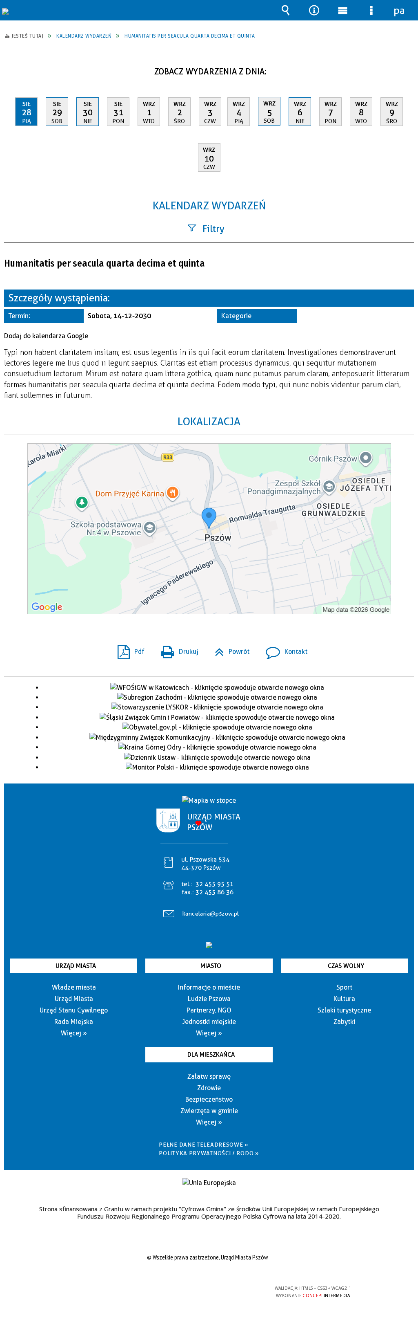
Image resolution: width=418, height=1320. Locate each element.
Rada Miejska (73, 1022)
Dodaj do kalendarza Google (46, 336)
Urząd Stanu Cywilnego (74, 1010)
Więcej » (74, 1033)
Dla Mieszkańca (211, 1054)
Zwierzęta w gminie (209, 1111)
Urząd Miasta (76, 966)
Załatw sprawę (209, 1076)
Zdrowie (209, 1088)
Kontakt (283, 649)
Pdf (128, 649)
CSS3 (206, 1291)
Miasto (210, 966)
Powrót (228, 649)
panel (400, 10)
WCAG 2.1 (232, 1291)
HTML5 (194, 1291)
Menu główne (342, 10)
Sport (344, 987)
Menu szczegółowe (371, 10)
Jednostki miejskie (209, 1022)
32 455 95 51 (214, 884)
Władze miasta (74, 987)
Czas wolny (346, 966)
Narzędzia (314, 10)
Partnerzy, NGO (209, 1010)
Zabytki (344, 1022)
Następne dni (407, 68)
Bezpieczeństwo (209, 1099)
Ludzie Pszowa (209, 999)
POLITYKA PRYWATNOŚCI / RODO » (209, 1153)
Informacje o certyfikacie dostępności (103, 1293)
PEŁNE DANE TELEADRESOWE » (204, 1144)
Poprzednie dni (14, 68)
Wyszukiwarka (285, 10)
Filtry (213, 228)
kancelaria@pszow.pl (210, 913)
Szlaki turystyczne (344, 1010)
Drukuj (176, 649)
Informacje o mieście (209, 987)
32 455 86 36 (214, 892)
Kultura (344, 999)
